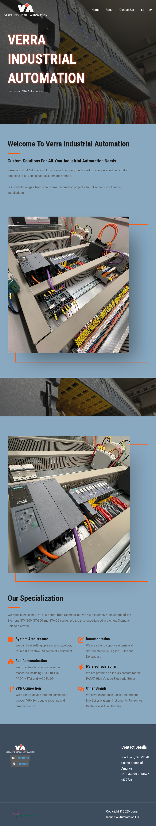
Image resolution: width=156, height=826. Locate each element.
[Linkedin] (150, 10)
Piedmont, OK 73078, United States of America (135, 763)
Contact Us (126, 10)
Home (95, 10)
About (109, 10)
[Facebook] (142, 10)
